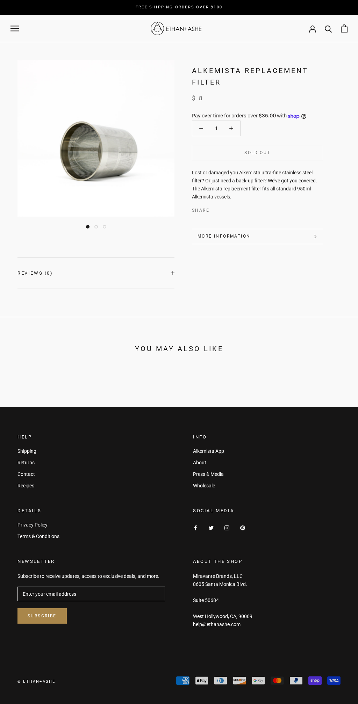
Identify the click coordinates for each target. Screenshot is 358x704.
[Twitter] (225, 209)
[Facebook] (216, 209)
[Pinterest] (234, 209)
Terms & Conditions (38, 536)
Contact (26, 474)
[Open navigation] (14, 28)
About (199, 462)
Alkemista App (208, 451)
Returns (26, 462)
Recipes (25, 485)
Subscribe (42, 616)
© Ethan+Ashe (36, 681)
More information (224, 236)
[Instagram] (226, 527)
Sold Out (257, 152)
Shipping (26, 451)
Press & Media (208, 474)
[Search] (328, 28)
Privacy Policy (32, 525)
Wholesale (204, 485)
